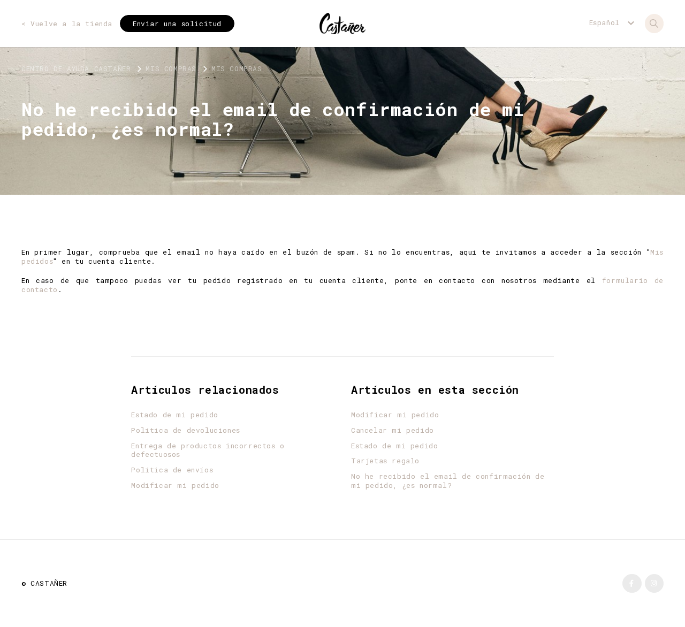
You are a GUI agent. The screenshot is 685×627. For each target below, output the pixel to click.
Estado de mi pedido (174, 414)
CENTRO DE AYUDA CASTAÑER (76, 68)
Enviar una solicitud (177, 23)
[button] (613, 22)
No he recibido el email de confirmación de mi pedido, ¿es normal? (447, 481)
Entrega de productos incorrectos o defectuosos (207, 450)
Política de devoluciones (185, 430)
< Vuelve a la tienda (66, 23)
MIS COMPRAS (171, 68)
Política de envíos (172, 470)
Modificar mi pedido (175, 485)
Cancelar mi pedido (392, 430)
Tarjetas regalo (385, 460)
